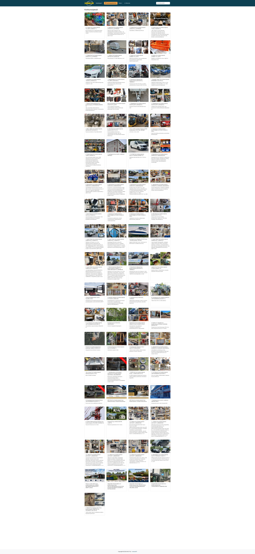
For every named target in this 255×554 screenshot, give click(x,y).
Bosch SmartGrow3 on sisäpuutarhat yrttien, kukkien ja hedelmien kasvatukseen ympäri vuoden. (94, 32)
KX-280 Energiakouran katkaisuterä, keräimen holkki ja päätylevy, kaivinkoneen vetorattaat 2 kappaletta (137, 376)
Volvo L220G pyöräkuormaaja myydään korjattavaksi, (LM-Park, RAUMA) (138, 129)
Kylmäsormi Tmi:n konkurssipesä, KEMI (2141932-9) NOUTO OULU (137, 323)
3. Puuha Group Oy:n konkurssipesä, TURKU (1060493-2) (94, 155)
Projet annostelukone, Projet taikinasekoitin (94, 131)
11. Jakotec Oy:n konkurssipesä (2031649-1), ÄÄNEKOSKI (158, 422)
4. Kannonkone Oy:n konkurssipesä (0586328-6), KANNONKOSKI (159, 155)
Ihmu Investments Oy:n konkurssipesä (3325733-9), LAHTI (116, 104)
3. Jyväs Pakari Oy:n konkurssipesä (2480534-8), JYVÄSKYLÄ (159, 240)
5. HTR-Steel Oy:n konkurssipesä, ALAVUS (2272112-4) (159, 214)
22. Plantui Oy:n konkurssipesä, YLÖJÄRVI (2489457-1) (93, 28)
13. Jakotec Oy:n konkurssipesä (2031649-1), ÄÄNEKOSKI (115, 455)
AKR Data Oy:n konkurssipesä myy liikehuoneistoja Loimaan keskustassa (116, 401)
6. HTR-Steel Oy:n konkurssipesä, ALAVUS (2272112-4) (115, 129)
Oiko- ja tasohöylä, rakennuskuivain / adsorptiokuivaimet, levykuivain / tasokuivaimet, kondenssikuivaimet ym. (95, 109)
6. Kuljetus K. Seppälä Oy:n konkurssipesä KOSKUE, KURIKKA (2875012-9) (159, 324)
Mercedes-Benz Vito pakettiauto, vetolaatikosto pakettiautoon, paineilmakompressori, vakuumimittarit (136, 327)
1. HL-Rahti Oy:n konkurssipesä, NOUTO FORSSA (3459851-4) (136, 155)
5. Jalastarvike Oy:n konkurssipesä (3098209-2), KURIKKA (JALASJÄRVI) (160, 185)
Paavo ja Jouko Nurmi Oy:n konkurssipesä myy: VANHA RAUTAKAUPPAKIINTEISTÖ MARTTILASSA (92, 485)
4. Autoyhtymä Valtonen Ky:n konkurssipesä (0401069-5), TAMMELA (136, 268)
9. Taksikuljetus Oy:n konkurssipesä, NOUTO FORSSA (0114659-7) (159, 455)
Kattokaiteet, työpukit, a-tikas (113, 350)
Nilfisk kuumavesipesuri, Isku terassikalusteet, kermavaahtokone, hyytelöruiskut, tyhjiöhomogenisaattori (138, 59)
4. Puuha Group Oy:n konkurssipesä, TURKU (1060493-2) (159, 28)
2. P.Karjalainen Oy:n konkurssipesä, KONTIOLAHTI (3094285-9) (159, 104)
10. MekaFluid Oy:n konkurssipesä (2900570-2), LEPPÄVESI (137, 28)
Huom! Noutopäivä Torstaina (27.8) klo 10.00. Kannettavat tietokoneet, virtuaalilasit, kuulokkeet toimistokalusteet (94, 218)
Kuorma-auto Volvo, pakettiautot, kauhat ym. (94, 403)
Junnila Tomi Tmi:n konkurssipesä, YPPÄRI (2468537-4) (159, 267)
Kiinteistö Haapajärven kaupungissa (114, 325)
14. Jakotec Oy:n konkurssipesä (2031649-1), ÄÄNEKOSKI (136, 455)
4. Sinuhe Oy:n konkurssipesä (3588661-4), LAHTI (158, 56)
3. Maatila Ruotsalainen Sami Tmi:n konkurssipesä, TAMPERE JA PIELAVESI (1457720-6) (94, 509)
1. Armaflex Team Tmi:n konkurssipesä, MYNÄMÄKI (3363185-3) (160, 80)
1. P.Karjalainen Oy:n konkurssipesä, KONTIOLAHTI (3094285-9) (137, 104)
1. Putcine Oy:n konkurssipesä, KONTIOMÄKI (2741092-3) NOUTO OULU (116, 215)
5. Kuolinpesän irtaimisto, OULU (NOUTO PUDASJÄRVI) (136, 347)
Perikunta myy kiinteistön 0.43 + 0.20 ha (115, 424)
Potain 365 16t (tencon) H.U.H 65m (92, 424)
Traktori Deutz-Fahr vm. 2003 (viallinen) (158, 300)
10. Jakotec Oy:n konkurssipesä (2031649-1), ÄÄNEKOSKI (136, 422)
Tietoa (120, 3)
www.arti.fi (134, 551)
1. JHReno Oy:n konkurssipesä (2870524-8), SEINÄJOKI (115, 56)
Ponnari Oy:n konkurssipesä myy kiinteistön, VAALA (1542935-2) (93, 347)
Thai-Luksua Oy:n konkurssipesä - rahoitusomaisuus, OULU (93, 373)
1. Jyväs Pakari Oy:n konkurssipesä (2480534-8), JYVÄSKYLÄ (94, 240)
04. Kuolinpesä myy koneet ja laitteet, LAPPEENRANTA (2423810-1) (94, 401)
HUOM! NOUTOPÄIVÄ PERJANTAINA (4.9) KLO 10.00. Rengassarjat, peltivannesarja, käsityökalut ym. (116, 84)
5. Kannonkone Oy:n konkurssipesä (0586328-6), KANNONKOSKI (94, 185)
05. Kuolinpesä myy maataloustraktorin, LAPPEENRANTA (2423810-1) (160, 298)
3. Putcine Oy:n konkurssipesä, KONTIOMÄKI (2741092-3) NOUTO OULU (159, 130)
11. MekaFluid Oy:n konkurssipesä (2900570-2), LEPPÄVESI (93, 56)
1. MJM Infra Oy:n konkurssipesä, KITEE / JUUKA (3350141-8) (137, 373)
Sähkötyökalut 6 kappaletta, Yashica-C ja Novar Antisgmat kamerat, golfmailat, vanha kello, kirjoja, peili (138, 302)
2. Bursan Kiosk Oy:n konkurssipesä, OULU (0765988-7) (116, 347)
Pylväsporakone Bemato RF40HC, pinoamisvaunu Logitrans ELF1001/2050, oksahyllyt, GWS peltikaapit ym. (159, 218)
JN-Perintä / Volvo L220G (134, 131)
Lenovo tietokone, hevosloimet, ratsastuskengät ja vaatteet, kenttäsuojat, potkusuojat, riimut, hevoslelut (115, 108)
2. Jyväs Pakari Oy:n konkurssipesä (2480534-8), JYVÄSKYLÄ (116, 240)
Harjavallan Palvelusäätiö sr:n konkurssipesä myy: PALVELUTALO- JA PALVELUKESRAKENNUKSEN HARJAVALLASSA (137, 485)
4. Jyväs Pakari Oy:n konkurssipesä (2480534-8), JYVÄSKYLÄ (94, 267)
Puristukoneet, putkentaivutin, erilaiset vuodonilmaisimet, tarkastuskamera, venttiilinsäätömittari (115, 219)
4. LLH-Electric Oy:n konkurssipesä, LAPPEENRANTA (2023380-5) (94, 323)
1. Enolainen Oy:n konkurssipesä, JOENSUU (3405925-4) (93, 80)
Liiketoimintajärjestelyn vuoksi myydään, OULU (93, 298)
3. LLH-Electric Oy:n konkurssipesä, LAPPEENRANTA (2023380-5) (159, 373)
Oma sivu (127, 3)
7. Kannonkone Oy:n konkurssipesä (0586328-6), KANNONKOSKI (137, 185)
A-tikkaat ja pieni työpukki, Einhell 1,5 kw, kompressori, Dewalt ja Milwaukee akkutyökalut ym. (160, 108)
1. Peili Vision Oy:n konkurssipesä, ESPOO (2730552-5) (94, 214)
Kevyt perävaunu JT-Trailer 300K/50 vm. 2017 (116, 58)
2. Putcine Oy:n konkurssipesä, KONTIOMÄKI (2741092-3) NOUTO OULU (137, 215)
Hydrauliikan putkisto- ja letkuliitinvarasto (93, 58)
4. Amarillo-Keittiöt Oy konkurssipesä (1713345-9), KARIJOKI (116, 298)
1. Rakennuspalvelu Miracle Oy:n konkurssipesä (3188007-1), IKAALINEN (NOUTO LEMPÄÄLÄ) (115, 268)
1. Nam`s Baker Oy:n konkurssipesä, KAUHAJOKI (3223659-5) (94, 129)
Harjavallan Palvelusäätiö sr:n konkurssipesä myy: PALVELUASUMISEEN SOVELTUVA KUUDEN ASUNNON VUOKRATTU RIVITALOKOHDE (116, 486)
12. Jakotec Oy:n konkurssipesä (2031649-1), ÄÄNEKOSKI (93, 455)
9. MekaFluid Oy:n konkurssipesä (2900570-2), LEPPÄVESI (115, 28)
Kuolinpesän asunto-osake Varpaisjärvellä (159, 403)
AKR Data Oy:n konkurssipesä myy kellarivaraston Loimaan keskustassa (138, 401)
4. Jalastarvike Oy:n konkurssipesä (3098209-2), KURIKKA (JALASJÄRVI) (160, 347)
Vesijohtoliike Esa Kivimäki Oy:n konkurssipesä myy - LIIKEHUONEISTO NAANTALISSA (159, 485)
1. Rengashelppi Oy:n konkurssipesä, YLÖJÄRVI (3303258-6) (116, 80)
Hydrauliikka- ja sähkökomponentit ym (136, 30)
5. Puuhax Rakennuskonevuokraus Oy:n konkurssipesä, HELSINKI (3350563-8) (95, 422)
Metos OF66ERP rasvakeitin (91, 375)
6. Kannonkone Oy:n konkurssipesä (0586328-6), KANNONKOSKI (116, 185)
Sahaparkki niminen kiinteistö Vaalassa (93, 350)
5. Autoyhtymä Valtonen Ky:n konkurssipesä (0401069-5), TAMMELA (136, 81)
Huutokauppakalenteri (111, 3)
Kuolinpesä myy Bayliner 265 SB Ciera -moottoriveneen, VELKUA (138, 240)
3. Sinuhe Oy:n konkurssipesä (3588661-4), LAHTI (136, 56)
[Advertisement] (127, 534)
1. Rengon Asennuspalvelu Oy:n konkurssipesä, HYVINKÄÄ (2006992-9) (94, 105)
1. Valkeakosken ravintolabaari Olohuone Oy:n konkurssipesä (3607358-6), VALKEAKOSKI (115, 373)
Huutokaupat (99, 3)
